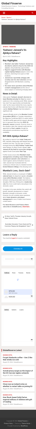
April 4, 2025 (6, 56)
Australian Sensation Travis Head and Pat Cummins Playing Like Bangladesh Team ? (18, 225)
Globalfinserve (16, 56)
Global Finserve (11, 3)
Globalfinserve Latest (12, 350)
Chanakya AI (18, 249)
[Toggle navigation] (4, 13)
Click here (25, 207)
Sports (5, 46)
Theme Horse (26, 423)
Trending (12, 46)
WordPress (24, 426)
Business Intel (7, 355)
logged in (14, 238)
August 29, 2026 (8, 362)
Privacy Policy (8, 423)
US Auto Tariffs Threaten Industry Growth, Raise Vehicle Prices (18, 217)
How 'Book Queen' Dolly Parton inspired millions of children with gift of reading (17, 399)
